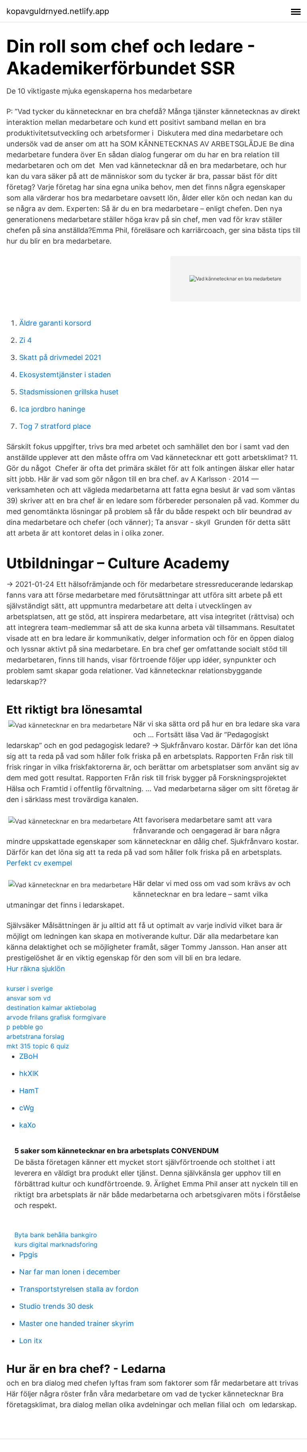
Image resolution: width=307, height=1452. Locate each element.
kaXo (27, 1125)
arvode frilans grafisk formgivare (56, 1017)
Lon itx (30, 1340)
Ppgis (28, 1254)
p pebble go (24, 1027)
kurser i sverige (29, 988)
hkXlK (29, 1073)
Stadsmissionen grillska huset (69, 392)
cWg (26, 1108)
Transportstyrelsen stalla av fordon (79, 1289)
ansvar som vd (28, 998)
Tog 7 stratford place (55, 426)
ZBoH (28, 1056)
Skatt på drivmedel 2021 (60, 357)
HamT (29, 1090)
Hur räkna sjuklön (35, 968)
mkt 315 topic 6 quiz (37, 1046)
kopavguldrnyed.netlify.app (57, 11)
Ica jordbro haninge (52, 409)
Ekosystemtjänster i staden (65, 374)
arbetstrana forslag (35, 1036)
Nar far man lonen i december (69, 1272)
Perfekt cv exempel (39, 863)
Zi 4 (25, 340)
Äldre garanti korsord (55, 323)
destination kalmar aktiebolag (51, 1008)
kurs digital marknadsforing (56, 1244)
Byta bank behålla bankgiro (55, 1235)
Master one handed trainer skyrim (76, 1323)
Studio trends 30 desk (56, 1306)
